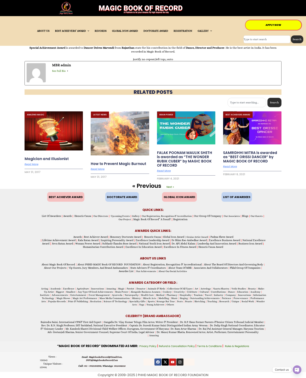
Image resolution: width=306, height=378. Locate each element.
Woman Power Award (87, 243)
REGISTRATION (183, 31)
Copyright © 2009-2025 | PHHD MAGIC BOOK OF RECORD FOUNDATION (153, 375)
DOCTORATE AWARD (155, 31)
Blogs (245, 215)
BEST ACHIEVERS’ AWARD (70, 31)
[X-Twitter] (165, 362)
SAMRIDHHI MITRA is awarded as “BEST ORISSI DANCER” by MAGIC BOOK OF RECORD (250, 157)
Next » (170, 187)
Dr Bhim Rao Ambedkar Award (189, 240)
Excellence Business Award (224, 240)
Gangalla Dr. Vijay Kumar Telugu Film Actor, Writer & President (141, 322)
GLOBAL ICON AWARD (125, 31)
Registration (180, 219)
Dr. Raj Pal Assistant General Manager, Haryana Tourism (231, 328)
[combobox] (267, 39)
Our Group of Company (208, 215)
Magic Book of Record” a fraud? (153, 219)
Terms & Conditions (209, 346)
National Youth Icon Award (155, 243)
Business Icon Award (250, 243)
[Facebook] (157, 362)
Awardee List (127, 271)
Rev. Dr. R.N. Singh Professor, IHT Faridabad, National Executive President (84, 325)
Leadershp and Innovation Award (216, 243)
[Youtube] (172, 362)
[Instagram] (179, 362)
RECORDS (101, 31)
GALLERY (203, 31)
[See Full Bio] (67, 71)
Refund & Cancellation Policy (177, 346)
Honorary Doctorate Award (125, 236)
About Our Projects (55, 267)
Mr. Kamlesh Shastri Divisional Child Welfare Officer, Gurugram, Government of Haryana (117, 328)
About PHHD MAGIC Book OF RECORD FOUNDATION (109, 264)
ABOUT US (43, 31)
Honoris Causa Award (210, 246)
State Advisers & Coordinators (149, 267)
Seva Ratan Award (62, 243)
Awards (67, 215)
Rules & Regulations (237, 346)
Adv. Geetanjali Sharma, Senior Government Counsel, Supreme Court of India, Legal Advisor (101, 332)
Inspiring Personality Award (117, 240)
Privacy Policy (148, 346)
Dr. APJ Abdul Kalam (183, 243)
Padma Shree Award (221, 236)
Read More (31, 164)
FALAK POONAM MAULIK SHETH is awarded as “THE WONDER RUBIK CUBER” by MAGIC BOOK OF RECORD (184, 159)
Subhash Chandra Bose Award (119, 243)
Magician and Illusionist (47, 158)
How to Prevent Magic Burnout (118, 163)
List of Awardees (51, 215)
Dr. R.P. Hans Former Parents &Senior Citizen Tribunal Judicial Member (222, 322)
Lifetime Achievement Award (59, 240)
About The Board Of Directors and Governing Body (233, 264)
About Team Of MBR (180, 267)
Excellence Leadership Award (152, 240)
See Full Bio (59, 70)
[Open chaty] (297, 369)
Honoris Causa (82, 215)
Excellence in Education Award (143, 246)
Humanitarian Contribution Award (103, 246)
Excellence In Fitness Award (180, 246)
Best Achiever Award (96, 236)
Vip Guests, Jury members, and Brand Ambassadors (99, 267)
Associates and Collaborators (211, 267)
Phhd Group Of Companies (245, 267)
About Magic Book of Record (59, 264)
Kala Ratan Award (87, 240)
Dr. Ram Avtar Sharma (183, 328)
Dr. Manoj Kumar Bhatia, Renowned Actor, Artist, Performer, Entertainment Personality (208, 332)
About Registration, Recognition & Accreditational (172, 264)
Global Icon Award (173, 236)
